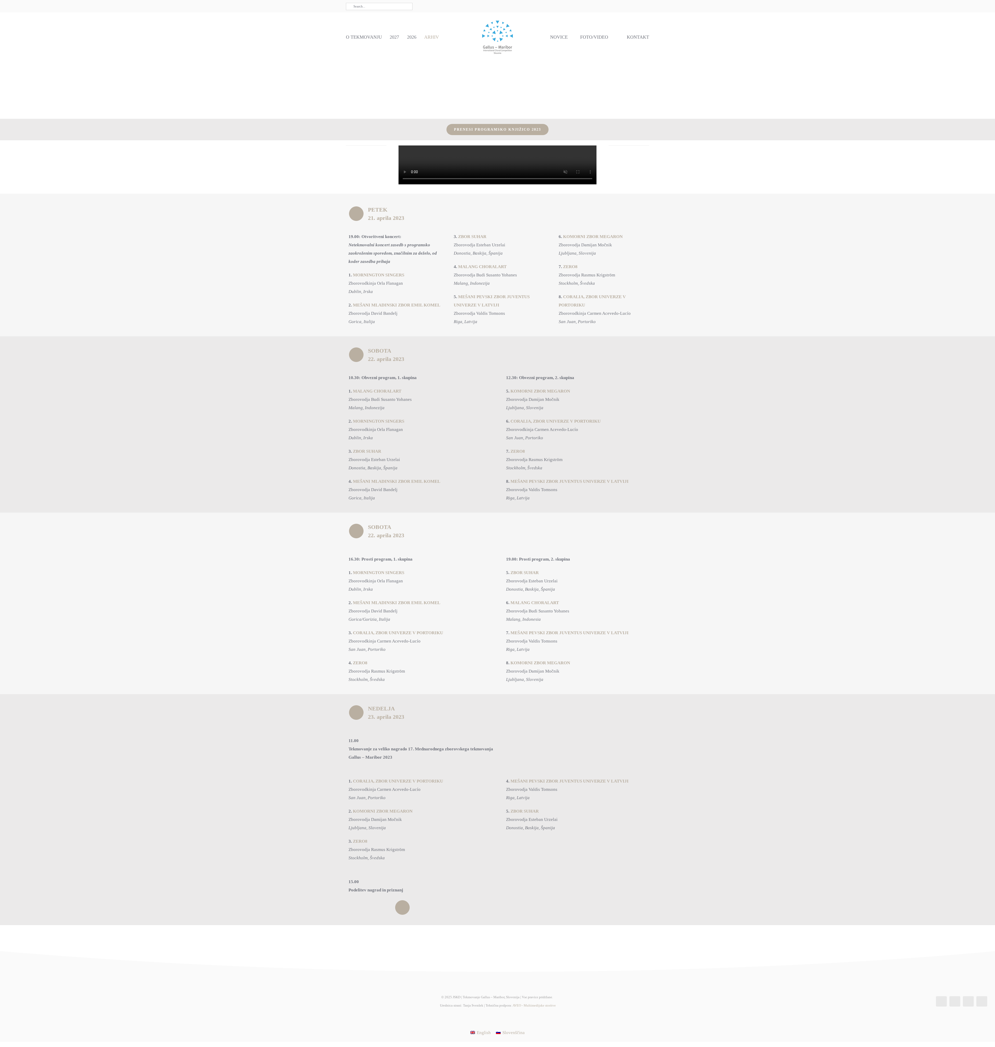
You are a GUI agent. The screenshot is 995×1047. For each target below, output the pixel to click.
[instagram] (601, 6)
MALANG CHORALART (482, 266)
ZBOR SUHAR (472, 236)
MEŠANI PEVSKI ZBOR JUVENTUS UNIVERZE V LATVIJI (569, 481)
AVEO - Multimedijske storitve (534, 1005)
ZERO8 (570, 266)
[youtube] (610, 6)
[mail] (618, 6)
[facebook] (593, 6)
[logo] (497, 19)
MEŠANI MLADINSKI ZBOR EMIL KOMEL (396, 305)
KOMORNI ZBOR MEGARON (593, 236)
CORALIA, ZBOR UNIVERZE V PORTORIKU (555, 421)
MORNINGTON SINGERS (378, 275)
